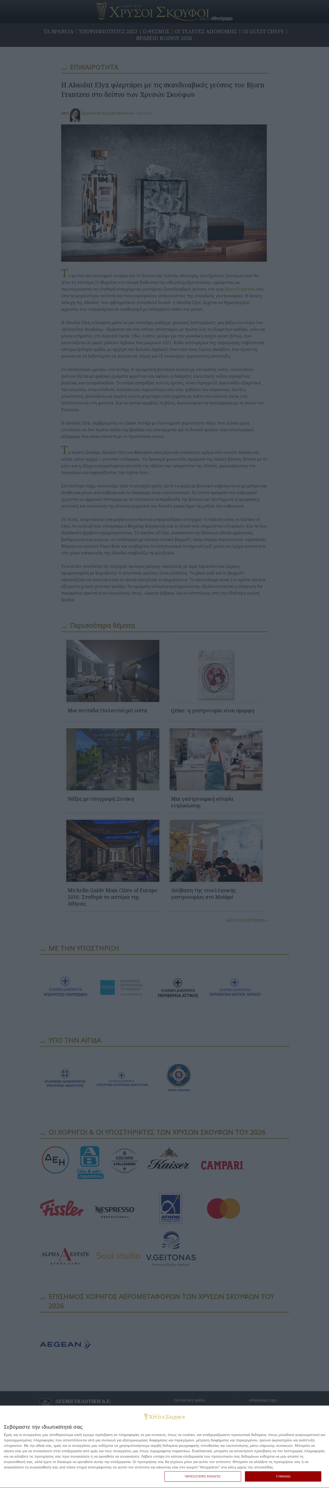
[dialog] (164, 1447)
